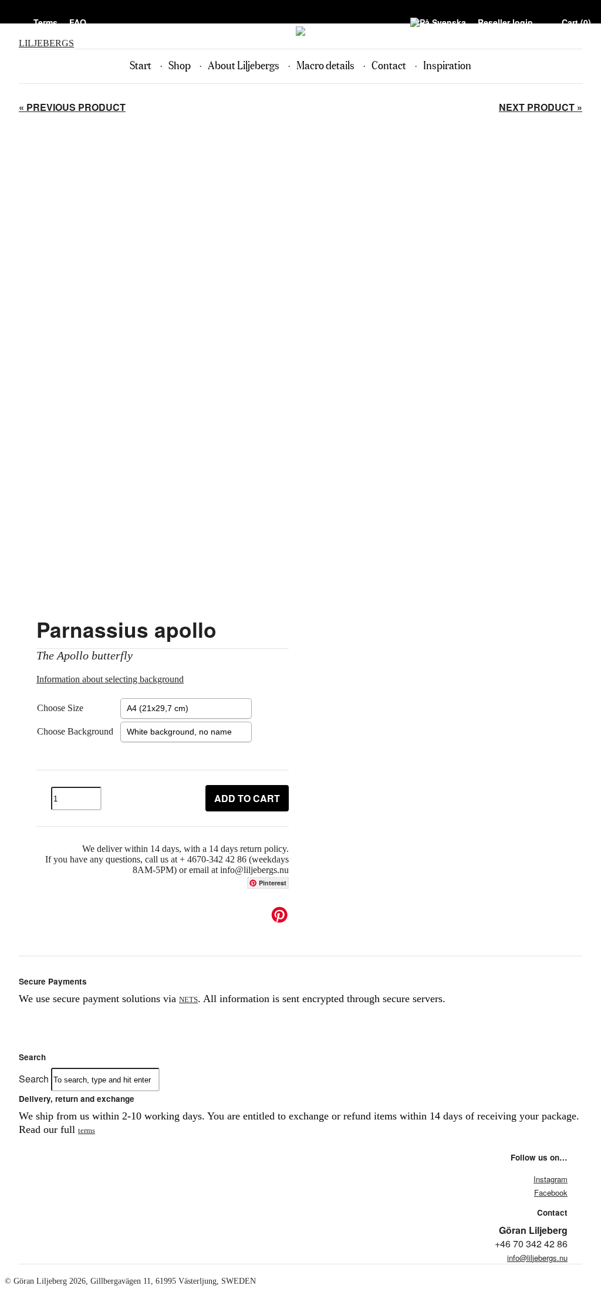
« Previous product (72, 107)
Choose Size (60, 708)
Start (140, 65)
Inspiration (447, 65)
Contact (389, 65)
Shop (179, 65)
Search (34, 1078)
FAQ (77, 22)
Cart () (576, 22)
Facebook (551, 1192)
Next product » (540, 107)
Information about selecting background (110, 679)
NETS (188, 999)
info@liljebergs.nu (537, 1257)
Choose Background (75, 731)
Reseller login (505, 22)
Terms (45, 22)
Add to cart (247, 798)
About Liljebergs (243, 65)
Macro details (325, 65)
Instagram (551, 1179)
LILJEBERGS (46, 43)
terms (86, 1130)
